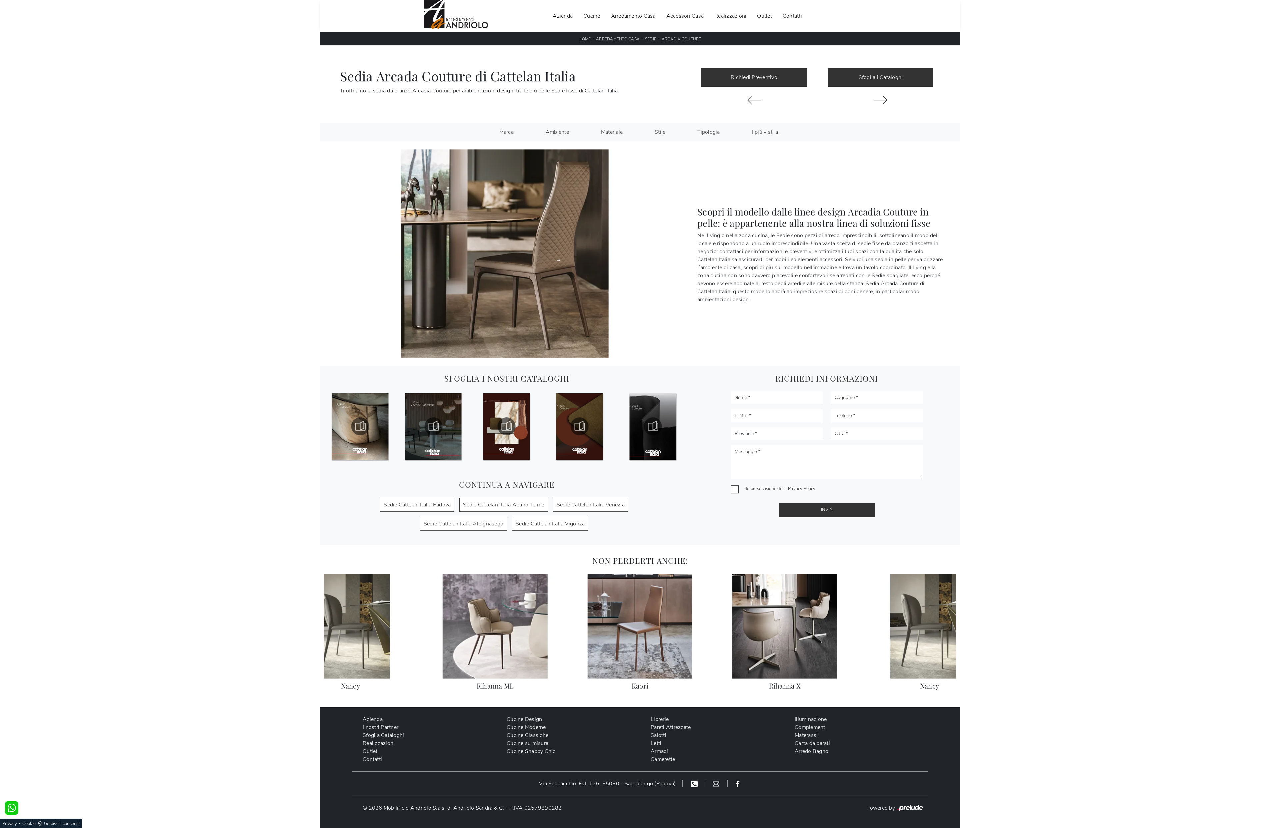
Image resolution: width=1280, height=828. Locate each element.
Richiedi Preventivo (754, 77)
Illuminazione (811, 719)
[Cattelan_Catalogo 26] (360, 426)
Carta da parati (812, 743)
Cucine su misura (527, 743)
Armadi (659, 751)
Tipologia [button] (708, 132)
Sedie (650, 39)
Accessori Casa (685, 16)
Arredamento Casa (633, 16)
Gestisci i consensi (62, 824)
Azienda (563, 16)
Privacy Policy (802, 489)
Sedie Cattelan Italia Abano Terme (503, 504)
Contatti (792, 16)
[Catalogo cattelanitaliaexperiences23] (433, 426)
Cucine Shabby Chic (531, 751)
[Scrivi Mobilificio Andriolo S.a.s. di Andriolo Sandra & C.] (717, 783)
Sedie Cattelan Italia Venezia (591, 504)
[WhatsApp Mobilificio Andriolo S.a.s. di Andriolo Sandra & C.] (11, 808)
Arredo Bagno (811, 751)
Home (585, 39)
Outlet (764, 16)
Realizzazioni (730, 16)
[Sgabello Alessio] (880, 100)
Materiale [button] (612, 132)
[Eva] (754, 100)
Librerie (660, 719)
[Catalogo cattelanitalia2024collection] (579, 426)
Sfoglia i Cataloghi (881, 77)
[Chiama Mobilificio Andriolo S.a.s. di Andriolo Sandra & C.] (695, 783)
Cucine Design (524, 719)
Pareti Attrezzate (671, 727)
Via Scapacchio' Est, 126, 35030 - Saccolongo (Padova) (607, 783)
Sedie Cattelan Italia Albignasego (463, 523)
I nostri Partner (380, 727)
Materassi (806, 735)
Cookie (29, 824)
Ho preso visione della (779, 489)
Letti (656, 743)
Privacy (9, 824)
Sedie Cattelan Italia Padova (417, 504)
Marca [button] (506, 132)
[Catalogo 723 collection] (506, 426)
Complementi (811, 727)
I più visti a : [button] (766, 132)
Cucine (591, 16)
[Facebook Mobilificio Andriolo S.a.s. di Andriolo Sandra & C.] (738, 783)
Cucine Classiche (527, 735)
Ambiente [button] (557, 132)
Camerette (663, 759)
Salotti (658, 735)
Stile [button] (660, 132)
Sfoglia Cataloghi (383, 735)
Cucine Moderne (526, 727)
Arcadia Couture (681, 39)
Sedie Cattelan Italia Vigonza (550, 523)
